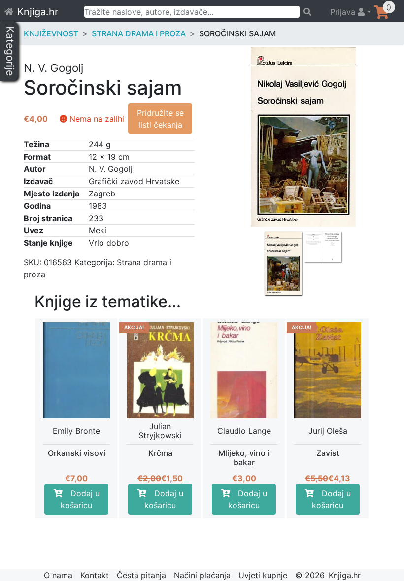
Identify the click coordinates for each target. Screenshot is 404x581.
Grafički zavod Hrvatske (134, 181)
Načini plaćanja (202, 575)
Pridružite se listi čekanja (160, 118)
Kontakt (94, 575)
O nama (58, 575)
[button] (273, 232)
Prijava (344, 12)
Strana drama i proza (139, 33)
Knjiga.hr (37, 12)
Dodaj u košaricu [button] (80, 499)
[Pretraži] (310, 11)
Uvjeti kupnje (262, 575)
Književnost (51, 33)
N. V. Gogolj (111, 169)
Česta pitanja (141, 575)
